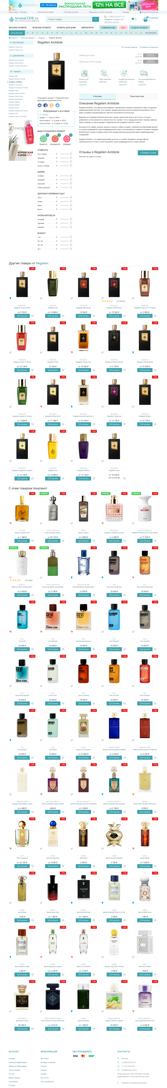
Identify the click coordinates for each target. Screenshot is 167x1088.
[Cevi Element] (114, 617)
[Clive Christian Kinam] (53, 508)
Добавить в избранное (149, 47)
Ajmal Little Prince (144, 912)
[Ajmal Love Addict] (83, 942)
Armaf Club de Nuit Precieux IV (144, 804)
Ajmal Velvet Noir (52, 858)
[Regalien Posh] (53, 337)
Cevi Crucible (145, 641)
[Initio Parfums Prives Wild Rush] (53, 996)
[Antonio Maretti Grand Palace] (114, 779)
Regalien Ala (13, 76)
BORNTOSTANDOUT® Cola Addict (145, 533)
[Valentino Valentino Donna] (114, 508)
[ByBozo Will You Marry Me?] (22, 562)
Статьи (11, 1074)
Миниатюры (88, 28)
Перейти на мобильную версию (134, 1083)
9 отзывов (121, 301)
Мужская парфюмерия (18, 1066)
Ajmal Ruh (83, 858)
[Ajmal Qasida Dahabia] (114, 834)
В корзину (23, 316)
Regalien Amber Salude (17, 79)
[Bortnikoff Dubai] (22, 996)
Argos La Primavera (83, 750)
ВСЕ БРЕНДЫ (150, 33)
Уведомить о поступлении (150, 55)
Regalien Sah (13, 113)
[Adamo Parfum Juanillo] (114, 996)
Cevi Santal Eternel (22, 695)
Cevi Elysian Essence (83, 641)
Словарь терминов (131, 47)
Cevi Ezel (22, 641)
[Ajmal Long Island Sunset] (114, 942)
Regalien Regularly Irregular (18, 111)
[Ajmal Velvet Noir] (53, 834)
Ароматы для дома (66, 28)
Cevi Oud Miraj (83, 695)
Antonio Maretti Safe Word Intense (83, 804)
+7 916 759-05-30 (128, 1066)
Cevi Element (114, 641)
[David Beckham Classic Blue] (83, 562)
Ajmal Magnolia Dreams (53, 966)
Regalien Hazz (14, 90)
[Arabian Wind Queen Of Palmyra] (145, 725)
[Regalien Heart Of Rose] (22, 338)
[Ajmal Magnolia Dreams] (53, 942)
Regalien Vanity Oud (16, 47)
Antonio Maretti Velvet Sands (53, 804)
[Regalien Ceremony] (114, 392)
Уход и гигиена (14, 1070)
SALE (123, 28)
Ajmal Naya (22, 912)
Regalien (42, 263)
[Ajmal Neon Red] (53, 888)
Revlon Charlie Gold (22, 533)
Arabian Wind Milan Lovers (22, 804)
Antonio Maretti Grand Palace (114, 804)
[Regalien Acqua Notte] (22, 283)
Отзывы (12, 1085)
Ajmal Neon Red (53, 912)
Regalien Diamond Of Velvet (18, 88)
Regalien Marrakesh (16, 99)
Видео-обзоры (14, 1078)
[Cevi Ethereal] (53, 617)
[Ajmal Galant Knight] (22, 942)
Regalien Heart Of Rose (17, 93)
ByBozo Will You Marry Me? (22, 587)
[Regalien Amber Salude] (114, 338)
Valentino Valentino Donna (114, 533)
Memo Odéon (83, 533)
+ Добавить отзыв (148, 153)
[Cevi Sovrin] (53, 671)
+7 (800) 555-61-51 (116, 17)
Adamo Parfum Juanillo (114, 1021)
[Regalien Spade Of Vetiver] (22, 392)
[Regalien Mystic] (145, 392)
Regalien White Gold (16, 50)
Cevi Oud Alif (114, 695)
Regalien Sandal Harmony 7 (18, 66)
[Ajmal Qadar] (145, 834)
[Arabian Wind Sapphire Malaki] (114, 725)
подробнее (83, 84)
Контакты (45, 1078)
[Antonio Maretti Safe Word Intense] (83, 779)
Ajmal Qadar (145, 858)
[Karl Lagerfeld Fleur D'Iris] (145, 996)
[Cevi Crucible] (145, 617)
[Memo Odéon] (83, 508)
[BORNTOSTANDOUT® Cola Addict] (145, 508)
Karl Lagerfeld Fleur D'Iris (144, 1021)
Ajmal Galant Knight (22, 966)
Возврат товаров (48, 1062)
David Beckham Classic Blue (83, 587)
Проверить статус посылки (100, 12)
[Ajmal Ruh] (83, 834)
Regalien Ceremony (15, 85)
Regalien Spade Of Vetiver (18, 116)
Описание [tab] (97, 96)
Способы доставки (45, 12)
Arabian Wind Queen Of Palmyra (145, 750)
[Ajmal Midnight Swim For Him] (114, 888)
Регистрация (152, 12)
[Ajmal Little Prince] (145, 888)
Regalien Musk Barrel (16, 63)
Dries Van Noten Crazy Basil (52, 587)
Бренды (12, 1058)
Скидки (126, 12)
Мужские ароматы (41, 28)
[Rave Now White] (145, 942)
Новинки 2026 (108, 28)
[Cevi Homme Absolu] (114, 562)
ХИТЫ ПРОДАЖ (17, 33)
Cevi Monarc (22, 750)
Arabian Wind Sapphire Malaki (114, 750)
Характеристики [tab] (137, 96)
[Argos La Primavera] (83, 725)
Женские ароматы (18, 28)
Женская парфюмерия (18, 1062)
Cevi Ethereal (53, 641)
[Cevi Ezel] (22, 617)
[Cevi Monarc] (22, 725)
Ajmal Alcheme (83, 1021)
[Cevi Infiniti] (53, 725)
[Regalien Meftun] (83, 446)
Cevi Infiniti (53, 750)
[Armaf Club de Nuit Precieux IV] (145, 779)
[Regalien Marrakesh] (83, 283)
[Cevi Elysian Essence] (83, 617)
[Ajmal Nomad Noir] (83, 888)
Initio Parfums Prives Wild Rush (52, 1021)
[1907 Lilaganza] (22, 834)
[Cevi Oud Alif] (114, 671)
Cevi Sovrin (53, 695)
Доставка (45, 1058)
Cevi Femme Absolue (145, 587)
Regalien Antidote (15, 82)
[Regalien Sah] (53, 283)
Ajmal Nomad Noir (83, 912)
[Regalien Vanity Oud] (83, 338)
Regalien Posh (14, 108)
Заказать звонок (111, 22)
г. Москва (23, 12)
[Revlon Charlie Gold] (22, 508)
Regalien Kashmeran (16, 96)
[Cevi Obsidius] (145, 671)
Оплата (44, 1066)
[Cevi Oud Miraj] (83, 671)
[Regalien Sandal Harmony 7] (83, 392)
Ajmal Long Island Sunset (114, 966)
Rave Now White (145, 966)
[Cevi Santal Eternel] (22, 671)
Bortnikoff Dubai (22, 1021)
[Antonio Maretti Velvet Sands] (53, 779)
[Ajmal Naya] (22, 888)
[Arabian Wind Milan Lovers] (22, 779)
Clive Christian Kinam (53, 533)
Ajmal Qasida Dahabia (114, 858)
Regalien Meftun (14, 102)
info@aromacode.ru (129, 1070)
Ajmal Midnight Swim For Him (114, 912)
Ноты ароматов (47, 1082)
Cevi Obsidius (145, 695)
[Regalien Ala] (53, 446)
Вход (144, 12)
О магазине (13, 1082)
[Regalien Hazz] (114, 446)
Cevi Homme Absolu (114, 587)
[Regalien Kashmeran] (114, 283)
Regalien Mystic (14, 105)
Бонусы (44, 1070)
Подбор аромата (139, 28)
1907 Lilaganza (22, 858)
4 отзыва (28, 580)
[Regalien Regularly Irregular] (22, 446)
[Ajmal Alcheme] (83, 996)
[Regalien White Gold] (53, 392)
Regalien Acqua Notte (16, 60)
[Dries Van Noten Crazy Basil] (53, 562)
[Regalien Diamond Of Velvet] (145, 283)
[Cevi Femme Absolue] (145, 562)
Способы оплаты (71, 12)
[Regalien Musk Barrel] (145, 338)
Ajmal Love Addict (83, 966)
